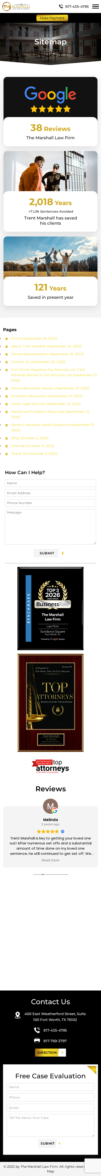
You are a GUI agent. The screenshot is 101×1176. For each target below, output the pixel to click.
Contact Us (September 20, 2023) (38, 362)
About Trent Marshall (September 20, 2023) (46, 346)
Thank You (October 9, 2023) (34, 453)
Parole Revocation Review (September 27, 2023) (50, 388)
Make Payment (52, 18)
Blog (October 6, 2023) (30, 438)
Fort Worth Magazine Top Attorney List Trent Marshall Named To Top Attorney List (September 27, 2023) (54, 375)
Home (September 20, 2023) (34, 338)
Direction (47, 1052)
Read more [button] (51, 860)
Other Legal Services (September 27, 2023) (46, 404)
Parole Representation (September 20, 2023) (47, 354)
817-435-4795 (77, 6)
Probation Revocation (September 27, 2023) (47, 396)
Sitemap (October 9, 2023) (32, 446)
